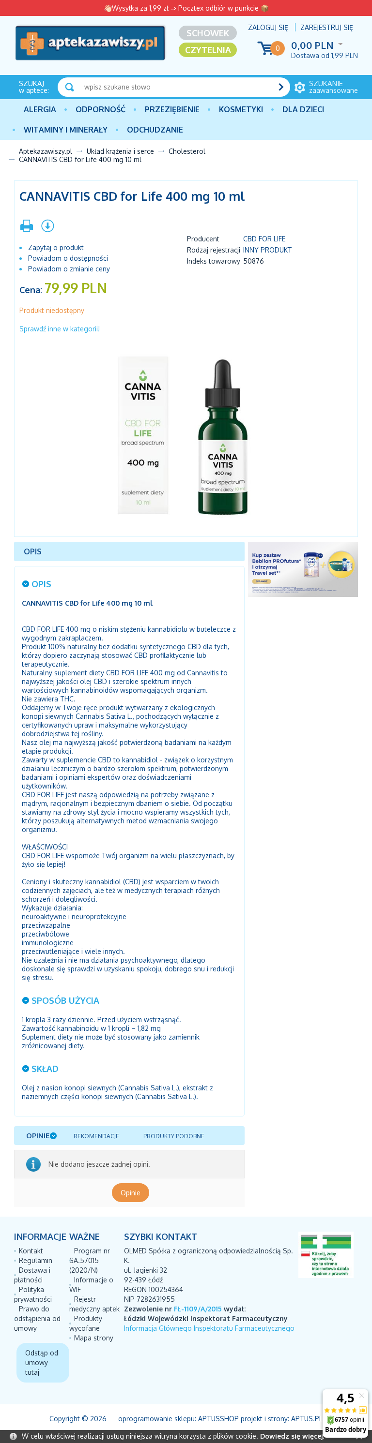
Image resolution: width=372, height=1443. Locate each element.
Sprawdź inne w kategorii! (59, 329)
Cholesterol (187, 151)
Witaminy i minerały (66, 129)
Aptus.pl (307, 1418)
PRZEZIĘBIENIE (172, 109)
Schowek (207, 33)
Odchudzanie (155, 129)
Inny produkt (267, 250)
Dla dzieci (303, 109)
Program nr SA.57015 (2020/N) (89, 1260)
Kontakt (31, 1251)
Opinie (130, 1193)
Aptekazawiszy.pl (45, 151)
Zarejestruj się (326, 27)
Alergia (40, 109)
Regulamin (35, 1260)
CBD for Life (264, 239)
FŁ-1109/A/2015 (198, 1309)
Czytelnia (208, 50)
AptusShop (218, 1418)
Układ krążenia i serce (120, 151)
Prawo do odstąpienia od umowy (37, 1318)
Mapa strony (93, 1338)
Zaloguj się (268, 27)
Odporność (100, 109)
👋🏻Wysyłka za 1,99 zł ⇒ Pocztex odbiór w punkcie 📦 (186, 8)
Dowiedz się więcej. (292, 1436)
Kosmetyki (241, 109)
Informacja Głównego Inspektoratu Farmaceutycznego (209, 1328)
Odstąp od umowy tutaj (41, 1362)
